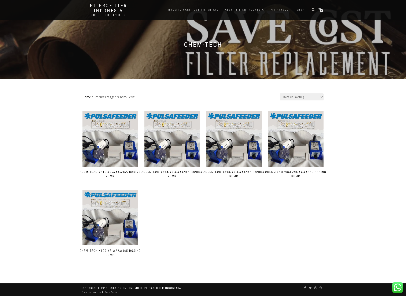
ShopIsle (87, 292)
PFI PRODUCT (280, 9)
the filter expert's (108, 15)
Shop (300, 9)
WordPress (111, 292)
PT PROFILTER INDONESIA (108, 8)
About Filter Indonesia (244, 9)
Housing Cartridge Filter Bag (193, 9)
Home (86, 97)
